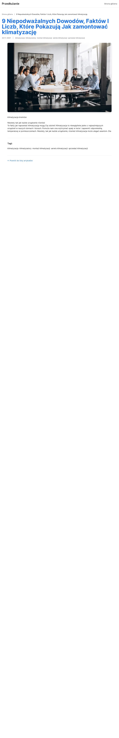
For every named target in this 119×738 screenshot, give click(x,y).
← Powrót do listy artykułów (20, 160)
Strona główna (110, 4)
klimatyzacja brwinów (17, 117)
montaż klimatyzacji (44, 38)
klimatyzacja (20, 38)
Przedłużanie (10, 3)
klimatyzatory (31, 38)
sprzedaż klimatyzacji (76, 38)
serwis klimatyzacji (60, 38)
